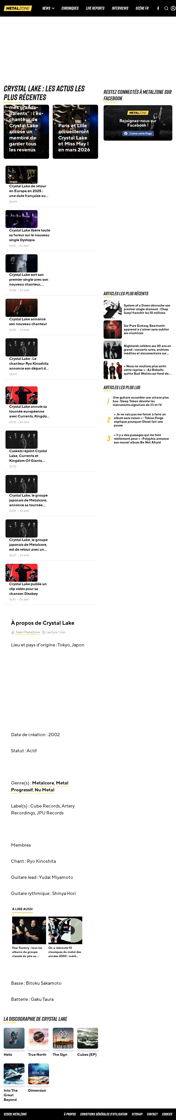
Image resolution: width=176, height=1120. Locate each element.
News (46, 8)
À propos (70, 1114)
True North (37, 1054)
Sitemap (137, 1114)
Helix (8, 1054)
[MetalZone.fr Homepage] (18, 8)
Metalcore (43, 783)
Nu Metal (45, 790)
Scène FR (142, 8)
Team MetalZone (28, 632)
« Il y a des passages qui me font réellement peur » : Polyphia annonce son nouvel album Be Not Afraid (141, 438)
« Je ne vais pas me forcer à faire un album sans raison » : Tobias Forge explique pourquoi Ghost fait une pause (140, 420)
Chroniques (70, 8)
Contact (152, 1114)
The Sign (60, 1054)
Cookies (167, 1114)
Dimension (37, 1090)
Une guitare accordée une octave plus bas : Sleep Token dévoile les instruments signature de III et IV (141, 401)
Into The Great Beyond (11, 1095)
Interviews (120, 8)
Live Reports (95, 8)
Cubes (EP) (87, 1054)
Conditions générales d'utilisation (103, 1114)
